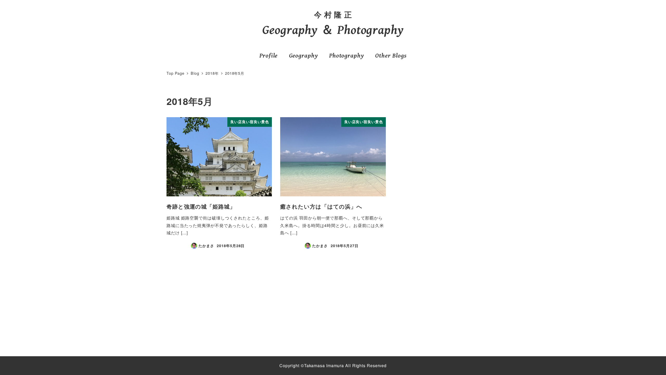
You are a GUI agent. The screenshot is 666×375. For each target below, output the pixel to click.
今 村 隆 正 (333, 14)
